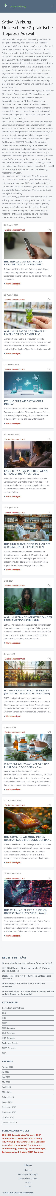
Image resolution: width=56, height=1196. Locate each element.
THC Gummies (8, 1028)
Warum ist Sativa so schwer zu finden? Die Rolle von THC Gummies (25, 333)
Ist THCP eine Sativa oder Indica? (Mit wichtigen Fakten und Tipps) (27, 692)
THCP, (38, 1135)
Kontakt (28, 1186)
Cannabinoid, (20, 1145)
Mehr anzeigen (13, 283)
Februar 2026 (8, 1097)
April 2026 (6, 1087)
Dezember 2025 (9, 1107)
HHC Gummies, (23, 1141)
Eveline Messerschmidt (15, 230)
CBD (4, 1013)
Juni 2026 (6, 1077)
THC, (33, 1141)
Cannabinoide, (19, 1135)
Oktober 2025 (8, 1117)
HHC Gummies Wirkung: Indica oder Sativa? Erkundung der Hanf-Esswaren (28, 838)
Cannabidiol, (23, 1138)
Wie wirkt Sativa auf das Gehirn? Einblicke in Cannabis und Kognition (26, 765)
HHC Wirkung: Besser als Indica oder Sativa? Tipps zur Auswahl (25, 912)
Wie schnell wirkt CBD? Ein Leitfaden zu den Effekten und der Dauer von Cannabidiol (28, 992)
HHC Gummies (8, 1038)
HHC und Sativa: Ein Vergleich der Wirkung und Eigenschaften (27, 546)
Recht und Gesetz (10, 1043)
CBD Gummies (8, 1033)
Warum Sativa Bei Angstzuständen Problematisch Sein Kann (28, 619)
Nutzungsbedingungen (28, 1174)
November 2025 (9, 1112)
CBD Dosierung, (9, 1148)
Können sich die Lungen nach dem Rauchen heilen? (27, 963)
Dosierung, (23, 1148)
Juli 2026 (5, 1072)
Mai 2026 (6, 1082)
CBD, (4, 1135)
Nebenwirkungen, (37, 1148)
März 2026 (7, 1092)
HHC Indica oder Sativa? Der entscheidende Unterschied (23, 263)
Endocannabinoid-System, (14, 1152)
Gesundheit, (8, 1145)
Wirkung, (30, 1135)
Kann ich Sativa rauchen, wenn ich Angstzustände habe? (26, 472)
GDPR (28, 1182)
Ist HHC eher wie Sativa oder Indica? (23, 403)
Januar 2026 (7, 1102)
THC (4, 1053)
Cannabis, (40, 1141)
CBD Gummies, (9, 1138)
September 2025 (9, 1122)
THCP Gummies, (35, 1152)
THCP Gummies (9, 1048)
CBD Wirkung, (35, 1138)
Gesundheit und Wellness (13, 1008)
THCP (4, 1023)
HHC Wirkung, (8, 1141)
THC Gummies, (35, 1145)
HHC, (9, 1135)
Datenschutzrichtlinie (28, 1178)
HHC (4, 1018)
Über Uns (28, 1170)
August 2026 (7, 1067)
